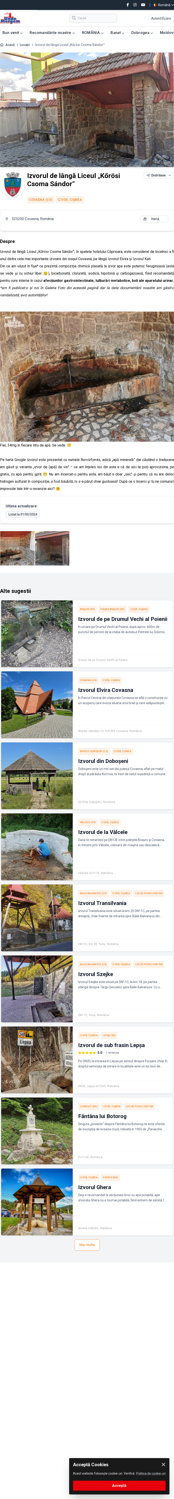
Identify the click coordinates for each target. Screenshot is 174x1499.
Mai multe (87, 1245)
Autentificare (161, 18)
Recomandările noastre (51, 32)
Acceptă (119, 1485)
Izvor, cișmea (70, 200)
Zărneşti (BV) (89, 1106)
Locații (25, 45)
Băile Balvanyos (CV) (93, 893)
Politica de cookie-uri (151, 1473)
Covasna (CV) (40, 200)
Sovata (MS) (110, 1177)
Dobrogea (140, 32)
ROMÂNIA (91, 32)
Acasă (10, 45)
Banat (116, 32)
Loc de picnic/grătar (148, 893)
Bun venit (11, 32)
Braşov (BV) (87, 609)
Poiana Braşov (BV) (112, 609)
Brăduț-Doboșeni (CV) (94, 751)
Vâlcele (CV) (88, 822)
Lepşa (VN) (109, 1035)
